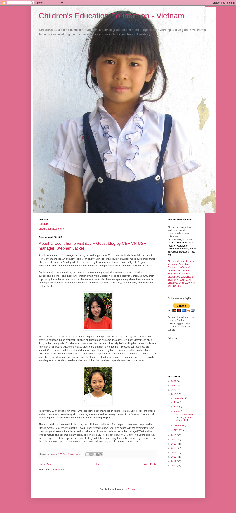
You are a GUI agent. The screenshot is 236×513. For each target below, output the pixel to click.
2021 (174, 385)
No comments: (75, 454)
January (178, 430)
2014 (174, 452)
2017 (174, 439)
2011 (174, 465)
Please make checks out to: (181, 261)
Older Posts (150, 464)
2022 (174, 381)
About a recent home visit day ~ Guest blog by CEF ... (183, 417)
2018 (174, 435)
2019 (174, 394)
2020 (174, 390)
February (178, 425)
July (176, 402)
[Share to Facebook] (98, 454)
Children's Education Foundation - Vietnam (111, 15)
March (177, 411)
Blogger (131, 489)
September (179, 398)
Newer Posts (46, 464)
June (176, 406)
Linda (45, 224)
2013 (174, 457)
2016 (174, 444)
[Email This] (87, 454)
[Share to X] (94, 454)
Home (98, 464)
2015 (174, 448)
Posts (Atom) (58, 469)
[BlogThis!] (91, 454)
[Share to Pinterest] (101, 454)
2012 (174, 461)
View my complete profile (51, 229)
